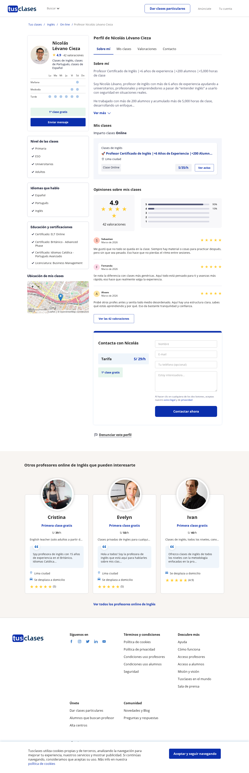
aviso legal (169, 400)
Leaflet (51, 311)
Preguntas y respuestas (141, 718)
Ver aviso (204, 168)
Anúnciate (204, 9)
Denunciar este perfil (115, 435)
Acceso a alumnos (191, 664)
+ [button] (32, 286)
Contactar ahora (186, 411)
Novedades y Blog (137, 710)
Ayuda (182, 642)
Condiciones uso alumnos (143, 664)
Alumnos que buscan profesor (92, 718)
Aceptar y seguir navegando (195, 754)
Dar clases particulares (167, 8)
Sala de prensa (188, 686)
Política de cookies (137, 642)
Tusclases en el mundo (194, 679)
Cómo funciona (189, 649)
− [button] (38, 286)
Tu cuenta (225, 9)
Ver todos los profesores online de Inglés (124, 604)
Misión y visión (188, 671)
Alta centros (78, 725)
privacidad (186, 400)
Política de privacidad (139, 649)
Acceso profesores (191, 657)
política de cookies (41, 764)
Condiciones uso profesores (144, 657)
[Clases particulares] (22, 14)
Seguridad (131, 671)
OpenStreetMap (68, 311)
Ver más (100, 113)
